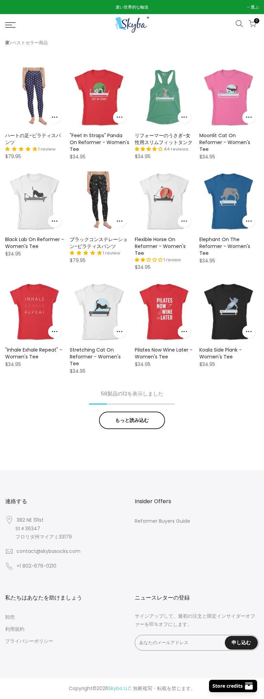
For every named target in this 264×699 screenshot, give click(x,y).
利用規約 (14, 629)
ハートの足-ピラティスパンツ (33, 139)
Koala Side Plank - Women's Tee (220, 353)
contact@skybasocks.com (48, 551)
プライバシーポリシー (29, 641)
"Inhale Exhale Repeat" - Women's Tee (33, 353)
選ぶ (13, 7)
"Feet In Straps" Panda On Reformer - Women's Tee (99, 142)
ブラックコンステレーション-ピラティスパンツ (99, 243)
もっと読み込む (132, 420)
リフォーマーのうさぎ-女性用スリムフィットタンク (163, 139)
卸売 (10, 617)
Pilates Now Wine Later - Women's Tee (163, 353)
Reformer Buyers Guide (162, 521)
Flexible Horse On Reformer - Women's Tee (160, 246)
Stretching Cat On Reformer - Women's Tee (95, 356)
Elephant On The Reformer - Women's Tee (224, 246)
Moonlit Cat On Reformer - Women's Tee (224, 142)
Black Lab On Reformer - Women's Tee (34, 243)
